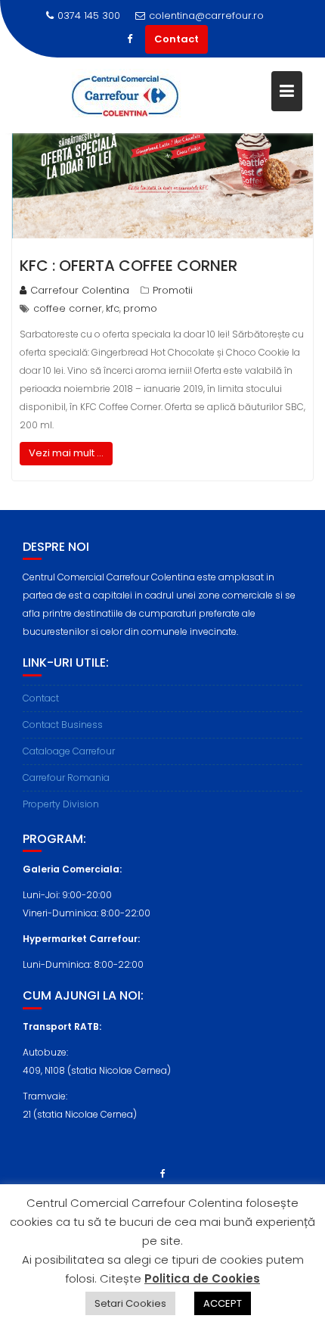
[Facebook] (130, 39)
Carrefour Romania (66, 777)
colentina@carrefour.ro (206, 15)
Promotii (173, 290)
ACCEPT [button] (222, 1303)
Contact (176, 39)
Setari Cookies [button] (130, 1303)
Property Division (61, 804)
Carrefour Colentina (79, 290)
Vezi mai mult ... (66, 453)
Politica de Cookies (202, 1278)
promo (140, 308)
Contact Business (63, 724)
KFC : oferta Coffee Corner (128, 265)
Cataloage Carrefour (69, 751)
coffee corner (67, 308)
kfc (112, 308)
